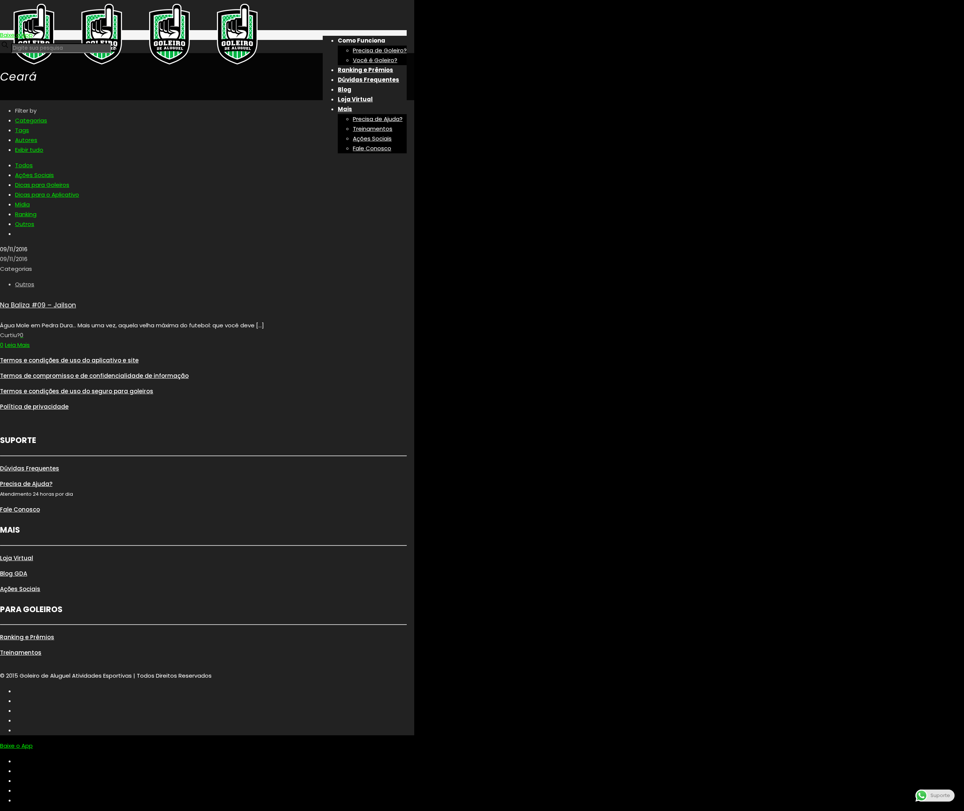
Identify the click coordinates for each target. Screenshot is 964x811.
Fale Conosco (20, 509)
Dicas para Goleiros (42, 185)
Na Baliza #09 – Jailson (38, 305)
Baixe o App (16, 35)
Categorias (31, 120)
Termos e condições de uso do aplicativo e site (69, 360)
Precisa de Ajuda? (26, 484)
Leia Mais (17, 345)
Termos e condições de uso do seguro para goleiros (76, 391)
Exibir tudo (29, 150)
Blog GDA (13, 573)
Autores (26, 140)
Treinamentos (20, 653)
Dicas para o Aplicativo (47, 195)
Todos (24, 165)
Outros (24, 224)
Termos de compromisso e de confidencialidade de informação (94, 376)
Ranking (26, 214)
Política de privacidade (34, 407)
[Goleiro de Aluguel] (135, 65)
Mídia (22, 204)
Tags (22, 130)
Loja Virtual (16, 558)
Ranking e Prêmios (27, 637)
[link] (115, 48)
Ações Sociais (34, 175)
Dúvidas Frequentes (29, 468)
